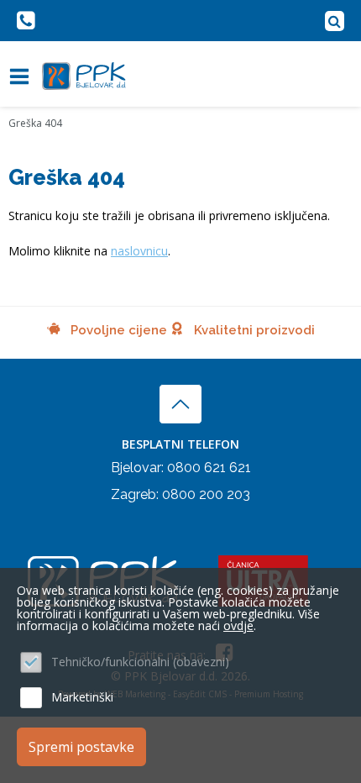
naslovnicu (139, 251)
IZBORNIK (23, 76)
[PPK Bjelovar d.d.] (84, 76)
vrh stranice (180, 404)
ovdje (238, 625)
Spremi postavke (81, 747)
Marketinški (82, 697)
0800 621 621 (209, 468)
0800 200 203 (206, 494)
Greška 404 (35, 123)
